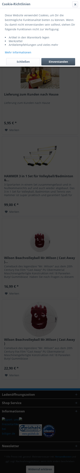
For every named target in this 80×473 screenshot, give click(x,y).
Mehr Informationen (18, 52)
